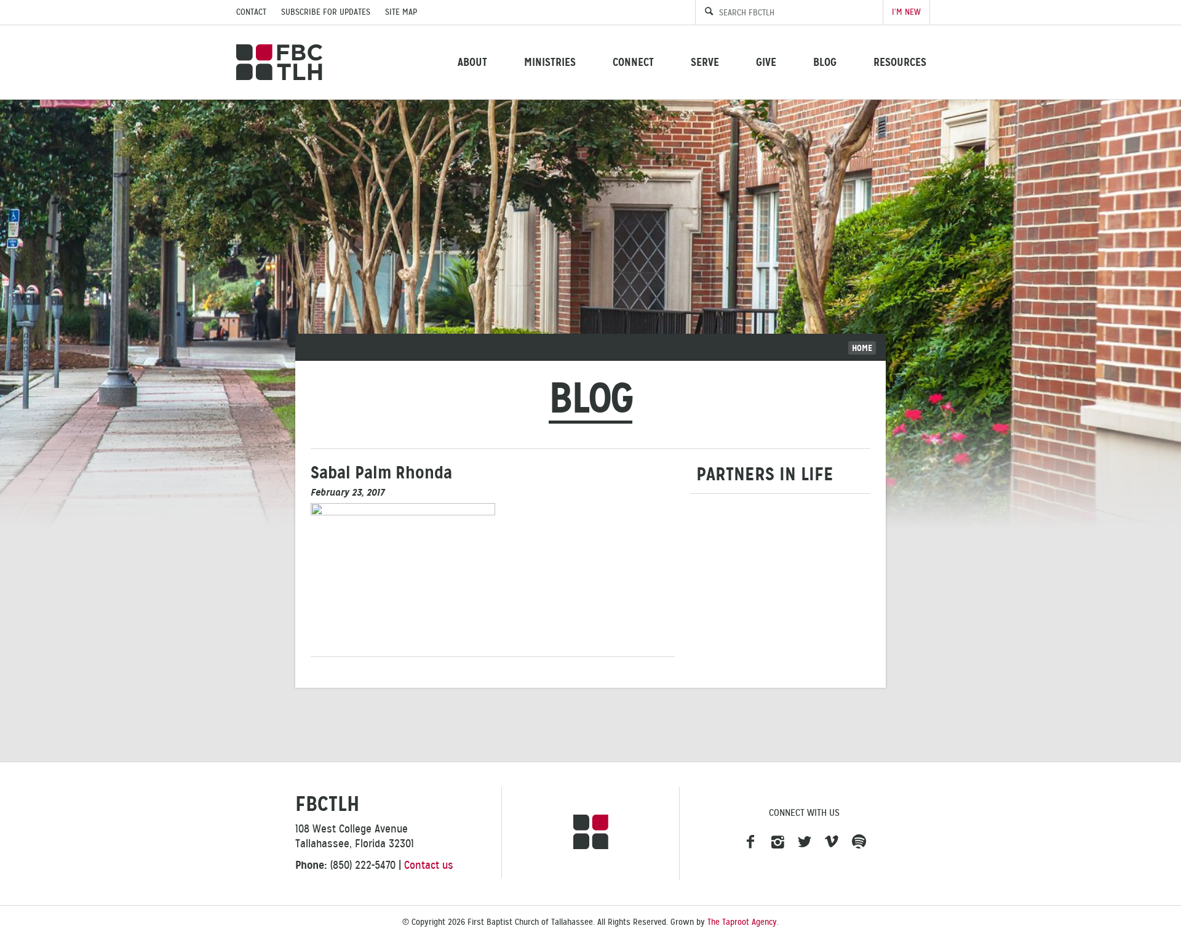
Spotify (858, 842)
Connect (633, 62)
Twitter (804, 842)
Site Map (401, 12)
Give (766, 62)
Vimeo (831, 842)
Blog (825, 62)
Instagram (777, 842)
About (472, 62)
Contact (251, 12)
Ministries (550, 62)
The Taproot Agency (742, 922)
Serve (705, 62)
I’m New (906, 12)
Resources (899, 62)
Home (862, 347)
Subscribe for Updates (325, 12)
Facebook (750, 842)
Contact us (428, 865)
